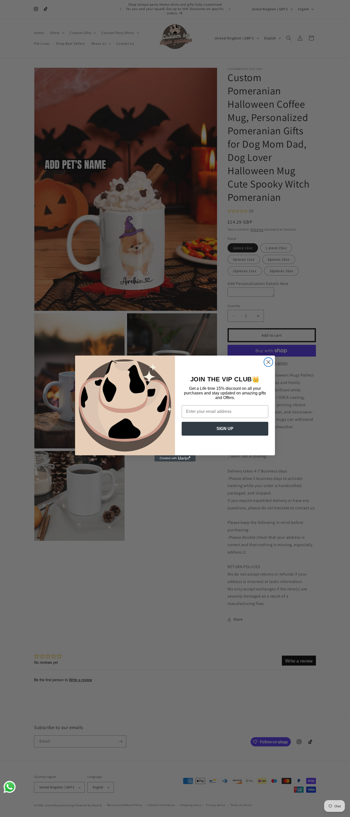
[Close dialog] (268, 362)
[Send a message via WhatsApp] (10, 787)
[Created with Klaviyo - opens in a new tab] (175, 458)
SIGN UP (225, 428)
